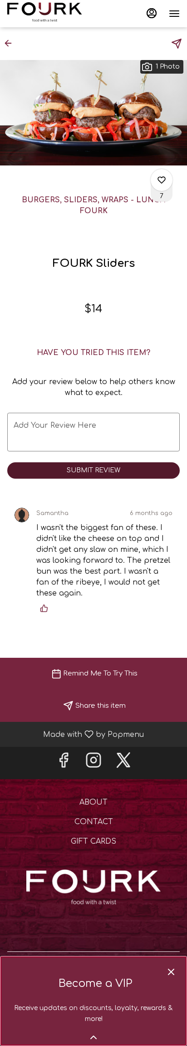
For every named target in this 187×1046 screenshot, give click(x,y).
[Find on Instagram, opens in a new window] (93, 763)
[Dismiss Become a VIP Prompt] (171, 972)
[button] (11, 43)
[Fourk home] (48, 13)
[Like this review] (46, 608)
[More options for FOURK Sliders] (161, 180)
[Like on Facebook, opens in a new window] (63, 763)
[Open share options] (176, 44)
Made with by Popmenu (75, 734)
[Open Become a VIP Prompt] (93, 1037)
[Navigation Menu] (174, 13)
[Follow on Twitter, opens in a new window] (123, 763)
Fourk (93, 890)
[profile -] (151, 13)
